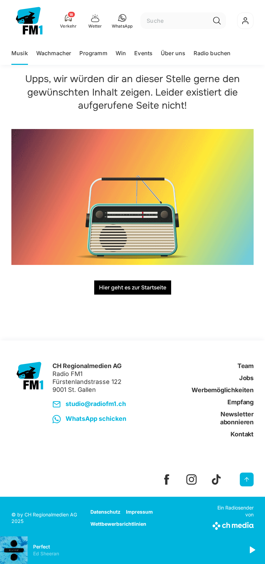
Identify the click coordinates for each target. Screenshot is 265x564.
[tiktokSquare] (216, 479)
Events (143, 53)
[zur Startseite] (29, 20)
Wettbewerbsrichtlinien (118, 524)
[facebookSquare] (167, 479)
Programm (93, 53)
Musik (19, 53)
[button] (122, 21)
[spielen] (252, 550)
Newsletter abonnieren (237, 418)
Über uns (173, 53)
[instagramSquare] (191, 479)
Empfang (240, 402)
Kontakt (242, 434)
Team (245, 365)
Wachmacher (53, 53)
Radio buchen (212, 53)
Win (121, 53)
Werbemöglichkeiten (223, 390)
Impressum (139, 512)
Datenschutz (105, 512)
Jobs (246, 378)
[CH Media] (232, 524)
